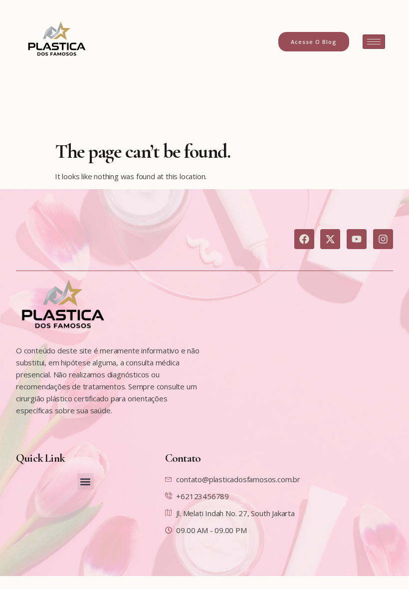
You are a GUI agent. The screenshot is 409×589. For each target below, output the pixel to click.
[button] (85, 481)
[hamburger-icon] (374, 41)
